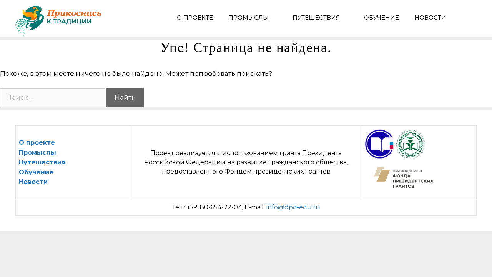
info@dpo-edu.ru (293, 207)
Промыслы (248, 17)
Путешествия (316, 17)
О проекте (195, 17)
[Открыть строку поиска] (465, 17)
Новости (430, 17)
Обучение (381, 17)
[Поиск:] (53, 97)
